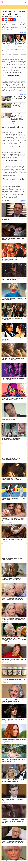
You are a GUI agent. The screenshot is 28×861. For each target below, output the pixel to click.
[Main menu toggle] (25, 2)
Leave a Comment (6, 16)
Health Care (13, 16)
